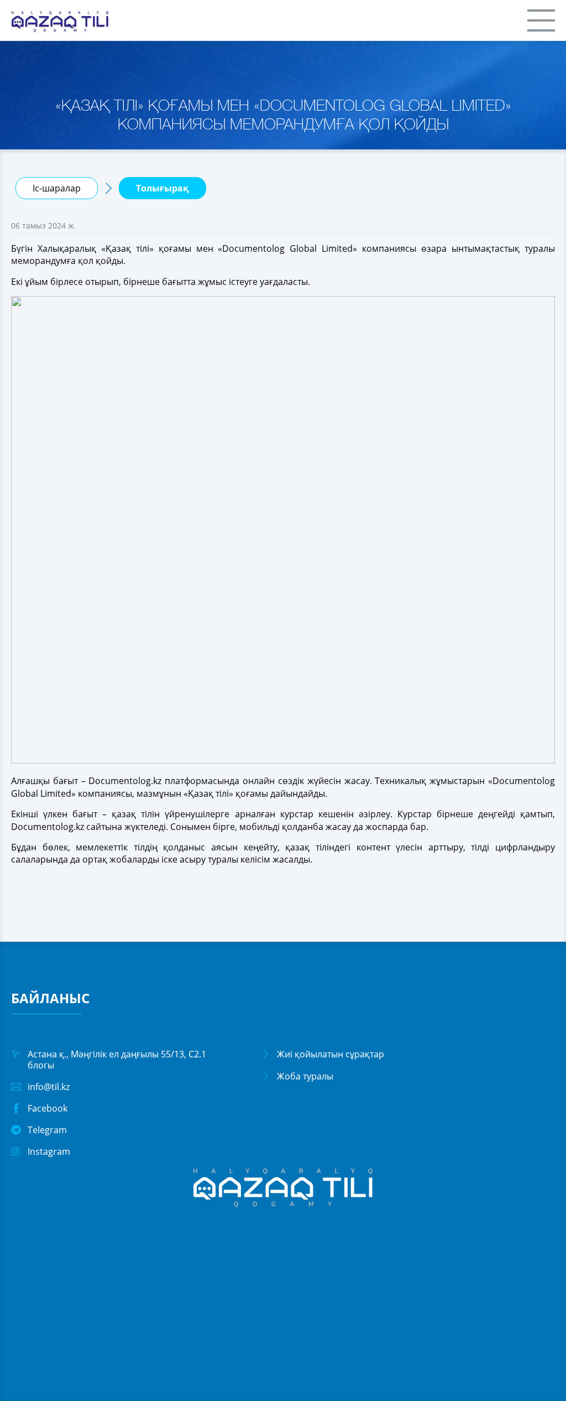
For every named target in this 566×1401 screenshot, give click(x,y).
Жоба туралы (305, 1076)
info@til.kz (49, 1087)
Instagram (49, 1151)
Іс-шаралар (57, 188)
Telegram (47, 1130)
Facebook (47, 1108)
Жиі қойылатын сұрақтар (330, 1054)
